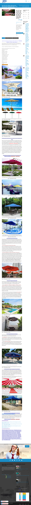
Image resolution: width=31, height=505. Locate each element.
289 (24, 497)
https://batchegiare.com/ (5, 427)
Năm (21, 498)
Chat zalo (4, 501)
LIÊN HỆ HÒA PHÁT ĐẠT (24, 488)
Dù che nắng (25, 12)
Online (21, 493)
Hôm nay (21, 494)
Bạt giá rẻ (25, 16)
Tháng (21, 497)
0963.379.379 (3, 474)
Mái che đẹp (25, 14)
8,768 (24, 498)
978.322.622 (7, 474)
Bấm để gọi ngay (5, 503)
